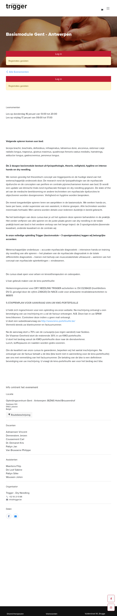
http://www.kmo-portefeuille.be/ (58, 321)
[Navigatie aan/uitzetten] (108, 8)
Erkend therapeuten (15, 613)
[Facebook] (9, 516)
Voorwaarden (51, 613)
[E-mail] (15, 516)
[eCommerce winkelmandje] (102, 10)
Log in (58, 54)
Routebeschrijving (20, 414)
